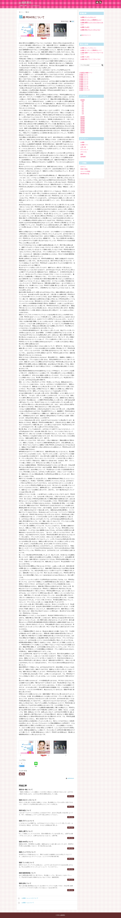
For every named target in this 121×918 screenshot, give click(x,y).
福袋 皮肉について (25, 883)
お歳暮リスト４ (83, 79)
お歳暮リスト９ (83, 88)
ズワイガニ (83, 152)
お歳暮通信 (25, 2)
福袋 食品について (25, 810)
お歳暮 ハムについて (28, 902)
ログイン (83, 166)
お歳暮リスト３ (83, 78)
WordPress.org (84, 173)
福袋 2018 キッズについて (27, 800)
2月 (83, 112)
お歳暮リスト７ (83, 84)
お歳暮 (82, 142)
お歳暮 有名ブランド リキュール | (90, 29)
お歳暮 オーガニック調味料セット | (90, 20)
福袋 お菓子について (26, 831)
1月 (83, 113)
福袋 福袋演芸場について (27, 873)
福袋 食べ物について (26, 789)
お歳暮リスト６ (83, 83)
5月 (83, 107)
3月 (83, 110)
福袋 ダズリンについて (26, 821)
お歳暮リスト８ (83, 86)
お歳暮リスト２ (83, 76)
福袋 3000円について (26, 841)
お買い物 (83, 147)
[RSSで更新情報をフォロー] (100, 2)
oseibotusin (70, 778)
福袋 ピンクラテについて (27, 852)
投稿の (83, 169)
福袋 (72, 21)
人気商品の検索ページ (85, 72)
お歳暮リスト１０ (84, 90)
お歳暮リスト (84, 144)
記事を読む (71, 796)
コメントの (85, 171)
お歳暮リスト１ (83, 74)
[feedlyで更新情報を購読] (97, 2)
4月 (83, 108)
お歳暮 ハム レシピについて (30, 898)
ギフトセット (84, 149)
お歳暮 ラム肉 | (84, 27)
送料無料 (83, 156)
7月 (83, 103)
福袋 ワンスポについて (26, 862)
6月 (83, 105)
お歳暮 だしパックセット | (88, 17)
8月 (83, 101)
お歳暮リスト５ (83, 81)
